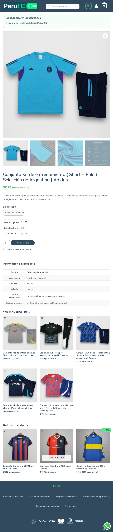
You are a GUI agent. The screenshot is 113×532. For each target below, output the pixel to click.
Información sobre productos (96, 496)
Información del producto (19, 263)
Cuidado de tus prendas (47, 506)
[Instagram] (58, 486)
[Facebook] (54, 486)
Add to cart (23, 242)
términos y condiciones (14, 496)
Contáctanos (71, 506)
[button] (17, 249)
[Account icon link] (96, 6)
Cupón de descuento (40, 496)
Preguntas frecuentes (66, 496)
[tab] (19, 263)
